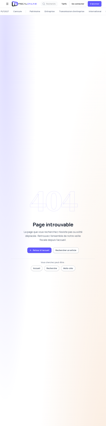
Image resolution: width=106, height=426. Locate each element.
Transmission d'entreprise (71, 11)
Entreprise (50, 11)
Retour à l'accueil (41, 250)
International (95, 11)
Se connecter (78, 3)
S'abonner (94, 3)
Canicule (17, 11)
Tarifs (64, 3)
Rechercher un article (65, 250)
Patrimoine (35, 11)
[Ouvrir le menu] (7, 4)
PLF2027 (5, 11)
